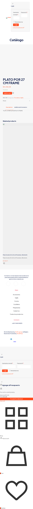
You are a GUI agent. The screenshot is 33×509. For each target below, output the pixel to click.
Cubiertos (16, 311)
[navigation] (16, 391)
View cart (2, 401)
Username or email (7, 363)
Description (9, 107)
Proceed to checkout (16, 399)
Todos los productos (16, 314)
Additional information (20, 107)
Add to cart (7, 93)
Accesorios (16, 294)
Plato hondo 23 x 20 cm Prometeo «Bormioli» (15, 255)
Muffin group (18, 332)
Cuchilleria (16, 304)
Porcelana (17, 97)
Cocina (16, 301)
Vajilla (21, 97)
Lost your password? (7, 373)
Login (5, 370)
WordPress (20, 333)
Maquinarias (16, 307)
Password (20, 363)
